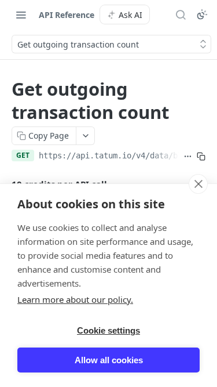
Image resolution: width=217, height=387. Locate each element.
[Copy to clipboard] (201, 157)
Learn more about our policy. (75, 299)
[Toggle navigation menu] (21, 14)
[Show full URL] (187, 157)
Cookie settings (108, 330)
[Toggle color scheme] (202, 14)
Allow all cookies (109, 360)
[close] (198, 184)
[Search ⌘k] (180, 14)
